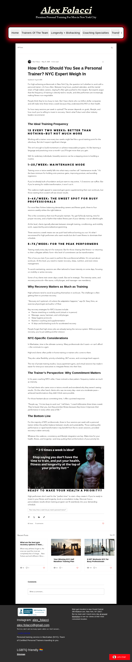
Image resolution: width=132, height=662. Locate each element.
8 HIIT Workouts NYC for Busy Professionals (98, 560)
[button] (112, 47)
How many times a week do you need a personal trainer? (47, 510)
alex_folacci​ (40, 620)
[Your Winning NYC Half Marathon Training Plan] (66, 547)
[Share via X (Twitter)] (34, 517)
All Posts (20, 47)
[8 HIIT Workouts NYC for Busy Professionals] (99, 547)
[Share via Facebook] (29, 517)
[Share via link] (44, 517)
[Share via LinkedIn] (39, 517)
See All (112, 535)
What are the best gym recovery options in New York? (31, 543)
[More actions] (103, 61)
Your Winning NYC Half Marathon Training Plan (64, 560)
